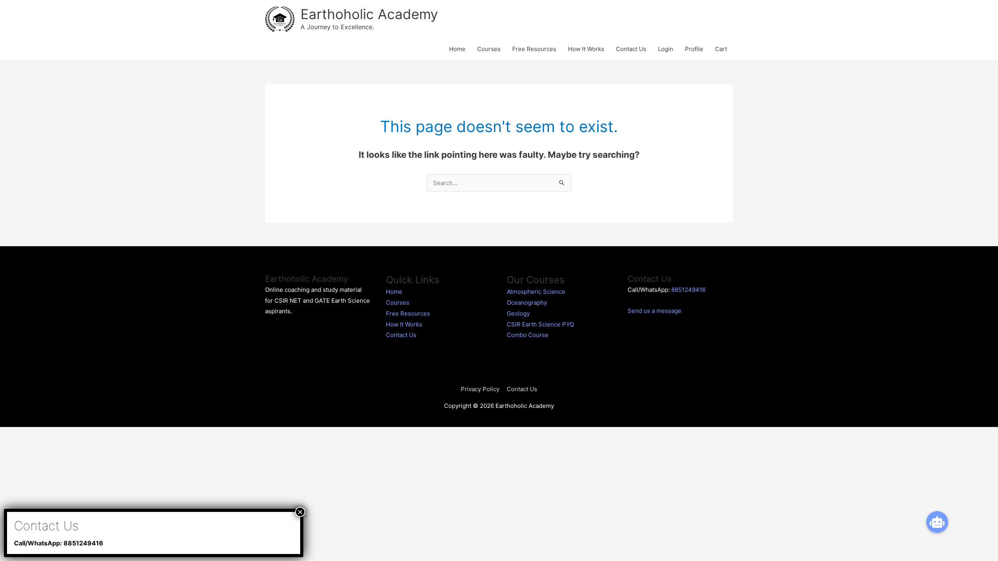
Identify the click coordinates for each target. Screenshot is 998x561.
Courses (489, 49)
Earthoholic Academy (369, 14)
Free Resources (534, 49)
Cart (721, 49)
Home (457, 49)
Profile (694, 49)
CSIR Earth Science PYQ (540, 324)
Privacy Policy (480, 389)
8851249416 (688, 289)
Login (665, 49)
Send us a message (654, 310)
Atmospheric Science (536, 291)
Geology (518, 313)
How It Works (586, 49)
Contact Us (631, 49)
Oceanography (527, 302)
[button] (937, 522)
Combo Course (528, 335)
